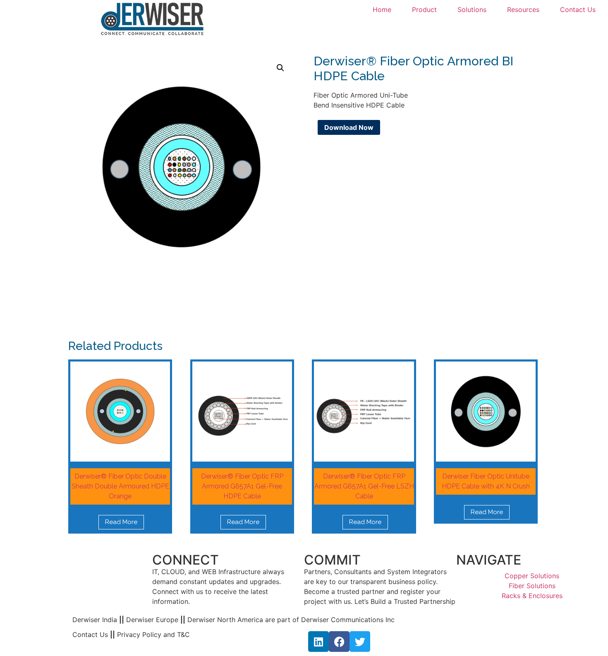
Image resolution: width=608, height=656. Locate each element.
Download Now (348, 127)
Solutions (471, 9)
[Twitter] (359, 641)
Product (424, 9)
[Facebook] (339, 641)
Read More (121, 522)
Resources (523, 9)
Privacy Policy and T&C (152, 634)
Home (382, 9)
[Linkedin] (318, 641)
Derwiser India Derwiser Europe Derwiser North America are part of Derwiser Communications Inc (233, 619)
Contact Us (578, 9)
